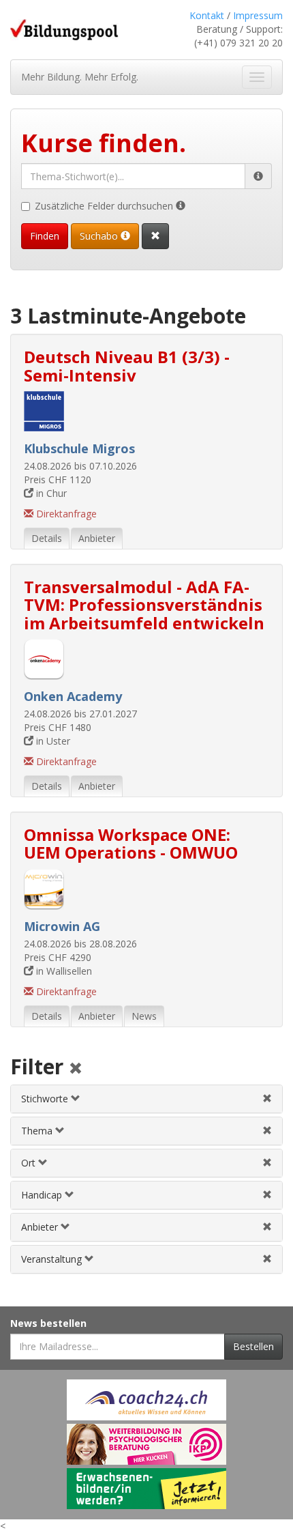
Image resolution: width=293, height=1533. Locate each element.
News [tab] (144, 1015)
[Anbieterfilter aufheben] (267, 1226)
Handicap (43, 1194)
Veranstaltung (52, 1258)
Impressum (258, 15)
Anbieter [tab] (96, 538)
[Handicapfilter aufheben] (267, 1194)
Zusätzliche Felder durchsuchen (105, 205)
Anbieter (41, 1226)
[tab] (146, 1099)
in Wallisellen (62, 970)
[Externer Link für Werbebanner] (146, 1399)
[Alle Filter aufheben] (75, 1069)
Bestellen (253, 1346)
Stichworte (46, 1098)
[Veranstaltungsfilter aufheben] (267, 1258)
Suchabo (100, 235)
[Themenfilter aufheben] (267, 1130)
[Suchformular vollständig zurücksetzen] (155, 236)
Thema (38, 1130)
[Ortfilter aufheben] (267, 1162)
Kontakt (206, 15)
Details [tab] (46, 538)
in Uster (51, 740)
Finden (44, 235)
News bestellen (48, 1323)
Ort (29, 1162)
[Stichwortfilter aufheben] (267, 1098)
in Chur (50, 493)
